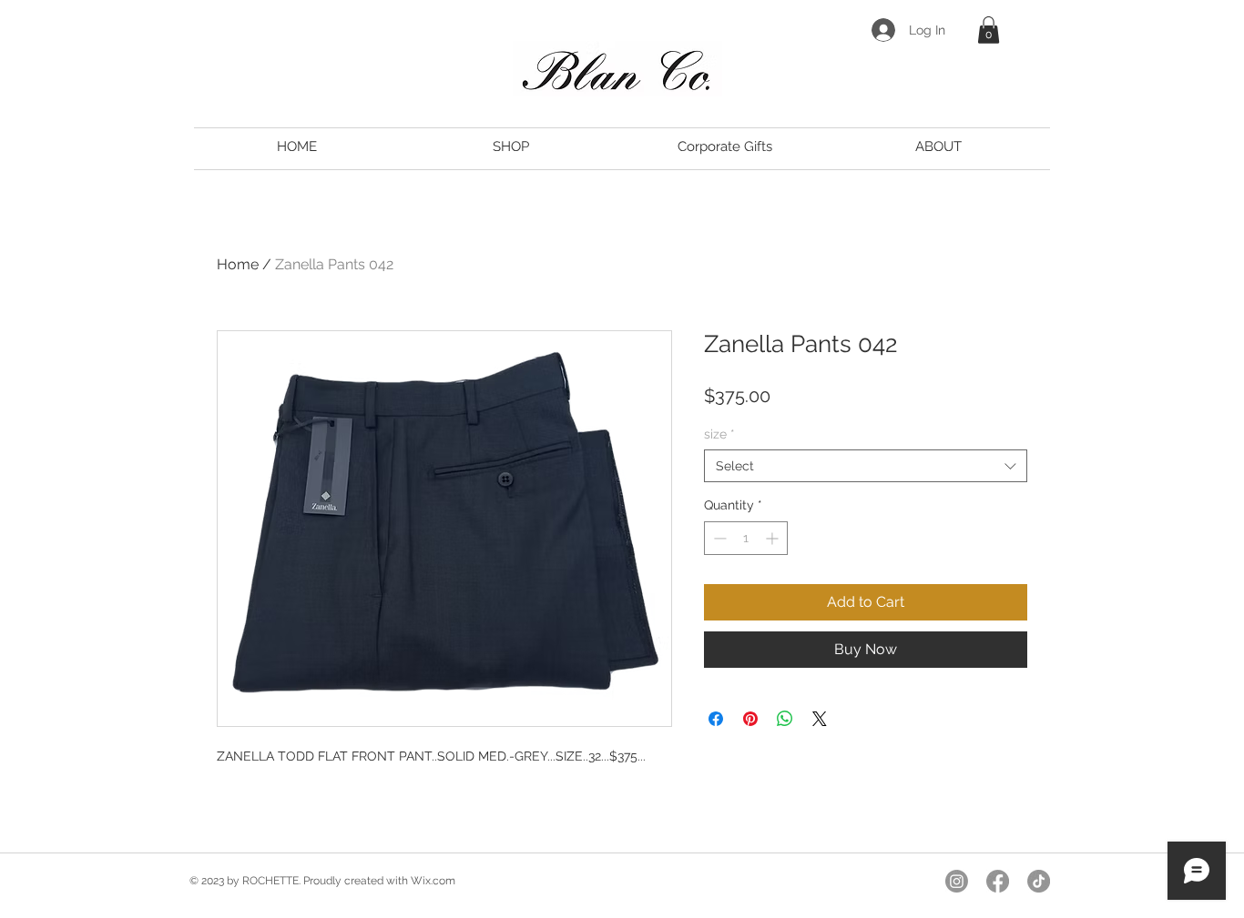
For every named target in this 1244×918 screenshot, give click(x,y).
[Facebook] (997, 881)
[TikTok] (1038, 881)
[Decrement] (718, 538)
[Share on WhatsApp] (785, 719)
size (719, 434)
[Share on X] (820, 719)
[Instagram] (956, 881)
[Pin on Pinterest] (750, 719)
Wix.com (433, 880)
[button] (988, 30)
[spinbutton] (745, 538)
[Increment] (773, 538)
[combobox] (865, 465)
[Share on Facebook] (716, 719)
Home (238, 264)
